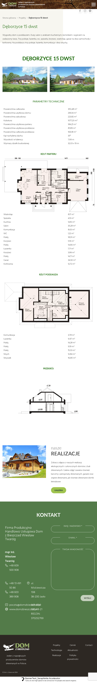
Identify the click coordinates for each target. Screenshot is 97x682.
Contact (88, 645)
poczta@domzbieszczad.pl (15, 604)
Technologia (56, 650)
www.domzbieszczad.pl (15, 609)
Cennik (73, 645)
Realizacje (56, 655)
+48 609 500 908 (14, 567)
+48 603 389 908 (14, 594)
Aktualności (73, 650)
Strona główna (9, 17)
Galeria (58, 490)
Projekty (22, 17)
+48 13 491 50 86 (15, 585)
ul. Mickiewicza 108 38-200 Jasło (37, 589)
